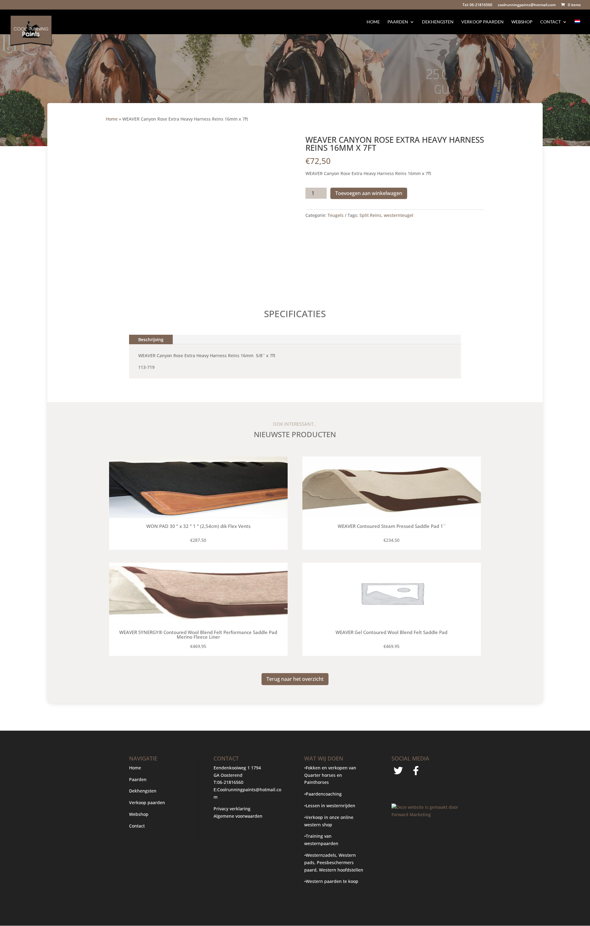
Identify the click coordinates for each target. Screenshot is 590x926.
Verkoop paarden (482, 22)
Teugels (336, 215)
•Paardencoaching (323, 794)
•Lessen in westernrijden (329, 805)
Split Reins (370, 215)
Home (373, 22)
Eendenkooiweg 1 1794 (237, 768)
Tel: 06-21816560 (477, 5)
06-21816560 (230, 782)
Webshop (522, 22)
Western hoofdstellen (341, 870)
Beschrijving (150, 339)
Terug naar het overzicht (295, 679)
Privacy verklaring (232, 809)
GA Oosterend (228, 775)
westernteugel (398, 215)
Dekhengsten (438, 22)
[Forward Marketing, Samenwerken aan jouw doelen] (426, 814)
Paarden (397, 22)
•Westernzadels (320, 855)
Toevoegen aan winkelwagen (368, 193)
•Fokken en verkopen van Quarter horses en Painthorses (330, 775)
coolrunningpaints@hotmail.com (527, 5)
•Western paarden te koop (331, 881)
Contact (550, 22)
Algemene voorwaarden (238, 816)
